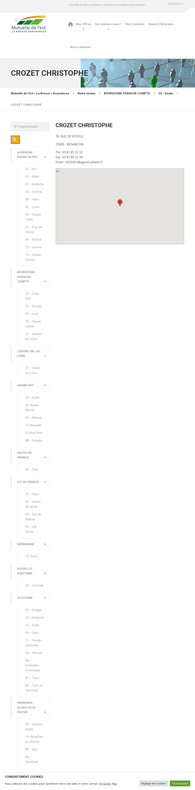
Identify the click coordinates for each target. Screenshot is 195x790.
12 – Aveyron (34, 617)
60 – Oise (31, 469)
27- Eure (31, 556)
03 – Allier (32, 176)
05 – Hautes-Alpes (34, 726)
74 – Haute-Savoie (33, 257)
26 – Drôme (33, 192)
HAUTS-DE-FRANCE (25, 455)
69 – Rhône (33, 239)
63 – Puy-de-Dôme (34, 229)
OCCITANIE (25, 598)
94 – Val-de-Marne (33, 516)
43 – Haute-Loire (33, 217)
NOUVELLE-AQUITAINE (25, 571)
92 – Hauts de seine (33, 504)
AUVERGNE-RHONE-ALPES (27, 155)
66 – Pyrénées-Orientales (32, 665)
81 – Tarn (32, 678)
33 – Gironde (34, 585)
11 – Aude (32, 625)
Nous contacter (80, 47)
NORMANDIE (25, 544)
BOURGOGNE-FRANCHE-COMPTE (26, 276)
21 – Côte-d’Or (32, 296)
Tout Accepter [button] (180, 783)
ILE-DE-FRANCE (28, 482)
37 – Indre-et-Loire (33, 370)
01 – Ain (31, 169)
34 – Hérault (34, 653)
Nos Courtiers (134, 24)
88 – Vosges (33, 440)
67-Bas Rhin (33, 433)
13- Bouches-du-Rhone (34, 739)
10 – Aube (32, 397)
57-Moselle (33, 425)
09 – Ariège (33, 610)
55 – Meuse (33, 417)
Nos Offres (83, 24)
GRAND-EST (25, 385)
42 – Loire (32, 207)
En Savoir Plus (108, 783)
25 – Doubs (33, 306)
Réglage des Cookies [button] (153, 783)
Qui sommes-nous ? (108, 24)
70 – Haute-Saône (33, 323)
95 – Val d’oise (30, 529)
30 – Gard (32, 633)
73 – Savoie (33, 247)
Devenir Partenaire (160, 24)
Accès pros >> (176, 3)
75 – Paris (32, 494)
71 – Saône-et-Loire (33, 336)
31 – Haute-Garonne (33, 642)
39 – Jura (31, 314)
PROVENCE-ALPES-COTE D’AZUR (26, 707)
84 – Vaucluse (31, 759)
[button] (120, 203)
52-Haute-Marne (32, 407)
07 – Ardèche (34, 184)
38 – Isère (32, 199)
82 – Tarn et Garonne (34, 687)
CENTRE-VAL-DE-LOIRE (29, 354)
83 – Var (31, 749)
